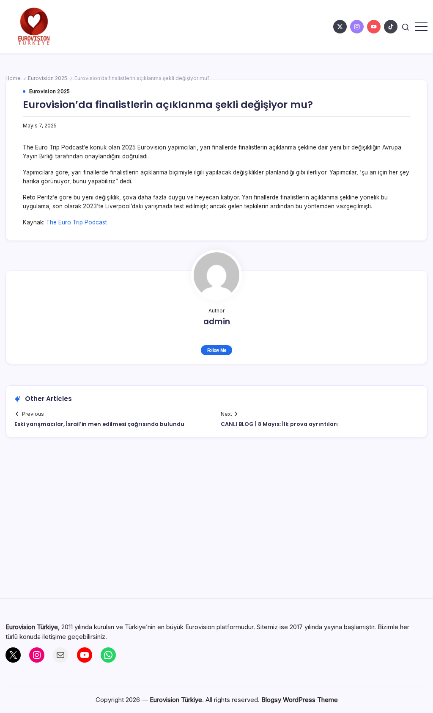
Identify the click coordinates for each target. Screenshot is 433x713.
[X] (13, 655)
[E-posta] (60, 655)
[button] (405, 26)
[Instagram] (36, 655)
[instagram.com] (357, 26)
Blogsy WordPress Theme (299, 700)
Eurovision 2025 (47, 78)
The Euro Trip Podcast (76, 222)
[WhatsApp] (108, 655)
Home (13, 78)
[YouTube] (84, 655)
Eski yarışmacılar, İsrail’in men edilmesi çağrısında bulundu (99, 424)
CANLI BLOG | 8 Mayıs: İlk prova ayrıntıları (279, 424)
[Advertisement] (216, 522)
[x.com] (340, 26)
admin (216, 321)
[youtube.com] (374, 26)
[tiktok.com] (390, 26)
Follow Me (216, 350)
